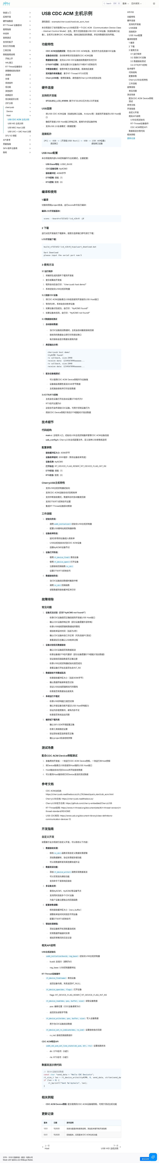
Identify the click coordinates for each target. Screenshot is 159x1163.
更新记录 (131, 138)
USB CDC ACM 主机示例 (18, 119)
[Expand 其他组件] (30, 91)
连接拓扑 (133, 31)
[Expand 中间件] (30, 33)
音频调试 (7, 37)
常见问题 (133, 91)
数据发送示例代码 (137, 131)
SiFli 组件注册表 (10, 148)
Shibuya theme (27, 1160)
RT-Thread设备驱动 (13, 66)
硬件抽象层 (8, 21)
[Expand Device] (30, 111)
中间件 (6, 33)
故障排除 (131, 87)
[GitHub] (147, 3)
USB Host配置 (135, 35)
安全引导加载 (9, 46)
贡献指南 (7, 144)
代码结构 (133, 72)
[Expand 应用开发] (30, 17)
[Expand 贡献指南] (30, 144)
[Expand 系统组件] (30, 83)
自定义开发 (134, 112)
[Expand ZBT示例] (30, 103)
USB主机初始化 (137, 120)
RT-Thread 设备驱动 (12, 25)
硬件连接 (131, 20)
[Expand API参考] (30, 140)
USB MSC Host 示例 (16, 127)
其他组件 (9, 91)
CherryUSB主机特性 (138, 80)
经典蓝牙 (9, 95)
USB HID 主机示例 (15, 123)
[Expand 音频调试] (30, 38)
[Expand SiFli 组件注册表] (30, 148)
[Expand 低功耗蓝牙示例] (30, 99)
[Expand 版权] (30, 152)
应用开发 (7, 17)
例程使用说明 (9, 54)
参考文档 (131, 105)
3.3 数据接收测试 (138, 61)
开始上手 (9, 58)
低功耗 (8, 87)
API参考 (6, 140)
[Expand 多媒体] (30, 75)
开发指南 (131, 108)
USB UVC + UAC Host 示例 (19, 131)
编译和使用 (132, 39)
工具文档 (7, 50)
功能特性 (131, 17)
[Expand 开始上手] (30, 59)
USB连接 (133, 28)
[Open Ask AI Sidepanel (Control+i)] (153, 1157)
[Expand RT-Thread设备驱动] (30, 67)
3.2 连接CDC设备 (138, 57)
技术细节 (131, 68)
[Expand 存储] (30, 79)
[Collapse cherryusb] (30, 107)
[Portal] (149, 3)
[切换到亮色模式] (154, 3)
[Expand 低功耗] (30, 87)
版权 (5, 152)
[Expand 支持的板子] (30, 42)
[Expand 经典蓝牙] (30, 95)
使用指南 (7, 29)
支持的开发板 (135, 24)
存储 (7, 79)
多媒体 (8, 75)
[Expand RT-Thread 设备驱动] (30, 25)
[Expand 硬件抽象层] (30, 21)
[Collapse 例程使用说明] (30, 54)
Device (9, 111)
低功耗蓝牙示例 (11, 99)
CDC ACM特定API (138, 127)
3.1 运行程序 (135, 54)
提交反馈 (145, 1159)
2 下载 (132, 46)
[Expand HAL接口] (30, 63)
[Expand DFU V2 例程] (30, 136)
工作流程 (133, 83)
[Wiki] (151, 3)
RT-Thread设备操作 (139, 123)
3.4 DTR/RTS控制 (138, 65)
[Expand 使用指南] (30, 29)
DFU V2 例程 (10, 136)
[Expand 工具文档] (30, 50)
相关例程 (131, 134)
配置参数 (133, 76)
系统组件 (9, 83)
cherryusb (9, 107)
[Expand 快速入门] (30, 13)
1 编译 (131, 42)
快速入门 (7, 12)
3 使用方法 (134, 50)
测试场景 (131, 94)
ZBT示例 (9, 103)
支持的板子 (8, 42)
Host (8, 115)
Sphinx (14, 1160)
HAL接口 (9, 62)
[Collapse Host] (30, 115)
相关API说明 (134, 116)
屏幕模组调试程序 (12, 71)
